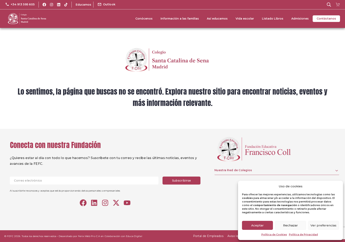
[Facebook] (44, 4)
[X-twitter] (116, 202)
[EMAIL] (86, 181)
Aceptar (257, 225)
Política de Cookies (274, 234)
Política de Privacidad (303, 234)
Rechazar (290, 225)
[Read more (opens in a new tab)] (20, 4)
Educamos (83, 4)
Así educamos (217, 18)
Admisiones (300, 18)
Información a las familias (180, 18)
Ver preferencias (323, 225)
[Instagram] (51, 4)
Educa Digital (134, 236)
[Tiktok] (65, 4)
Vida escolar (245, 18)
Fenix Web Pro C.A (89, 236)
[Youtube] (127, 202)
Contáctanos (326, 18)
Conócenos (144, 18)
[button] (106, 4)
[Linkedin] (58, 4)
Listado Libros (272, 18)
